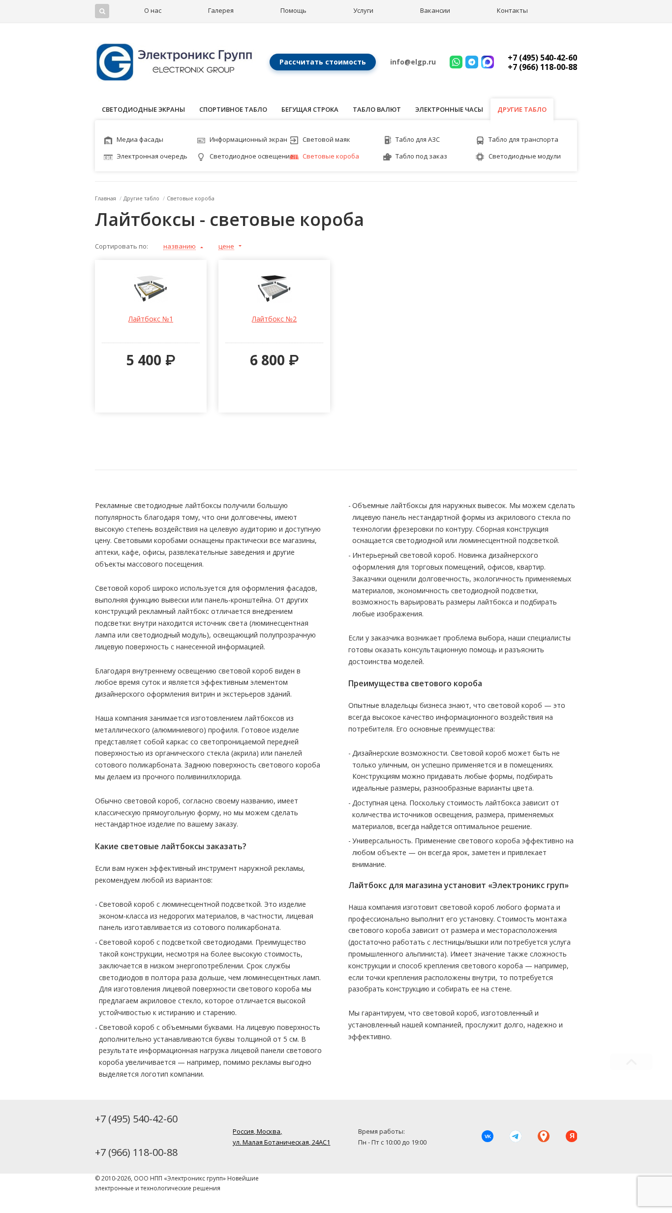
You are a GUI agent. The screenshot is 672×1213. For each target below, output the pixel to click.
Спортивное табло (233, 109)
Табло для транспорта (523, 139)
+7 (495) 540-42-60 (542, 58)
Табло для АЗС (418, 139)
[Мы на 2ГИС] (543, 1137)
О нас (152, 10)
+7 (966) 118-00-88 (542, 67)
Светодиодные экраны (143, 109)
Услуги (363, 10)
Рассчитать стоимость (322, 61)
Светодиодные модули (525, 156)
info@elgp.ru (413, 61)
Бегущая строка (309, 109)
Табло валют (377, 109)
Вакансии (435, 10)
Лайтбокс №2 (274, 318)
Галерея (221, 10)
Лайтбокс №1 (150, 318)
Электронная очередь (152, 156)
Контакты (512, 10)
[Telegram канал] (515, 1137)
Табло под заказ (421, 156)
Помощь (293, 10)
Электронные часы (449, 109)
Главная (105, 198)
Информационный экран (248, 139)
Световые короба (331, 156)
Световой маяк (326, 139)
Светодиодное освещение (252, 156)
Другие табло (522, 109)
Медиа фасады (140, 139)
